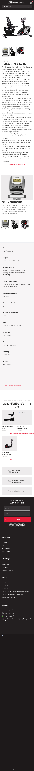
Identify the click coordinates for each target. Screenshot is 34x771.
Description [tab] (6, 240)
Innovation (5, 567)
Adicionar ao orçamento (17, 164)
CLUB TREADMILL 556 (8, 427)
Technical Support (7, 570)
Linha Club (5, 586)
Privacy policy (6, 551)
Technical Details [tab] (23, 240)
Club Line (5, 61)
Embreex (4, 542)
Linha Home (5, 589)
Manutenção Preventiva (9, 597)
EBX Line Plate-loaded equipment (12, 594)
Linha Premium (6, 583)
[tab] (8, 243)
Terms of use (6, 548)
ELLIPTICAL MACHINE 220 (22, 427)
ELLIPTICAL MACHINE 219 (6, 454)
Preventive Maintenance (13, 385)
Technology (5, 564)
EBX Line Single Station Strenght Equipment (15, 592)
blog (3, 545)
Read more (14, 412)
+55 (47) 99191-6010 (10, 616)
